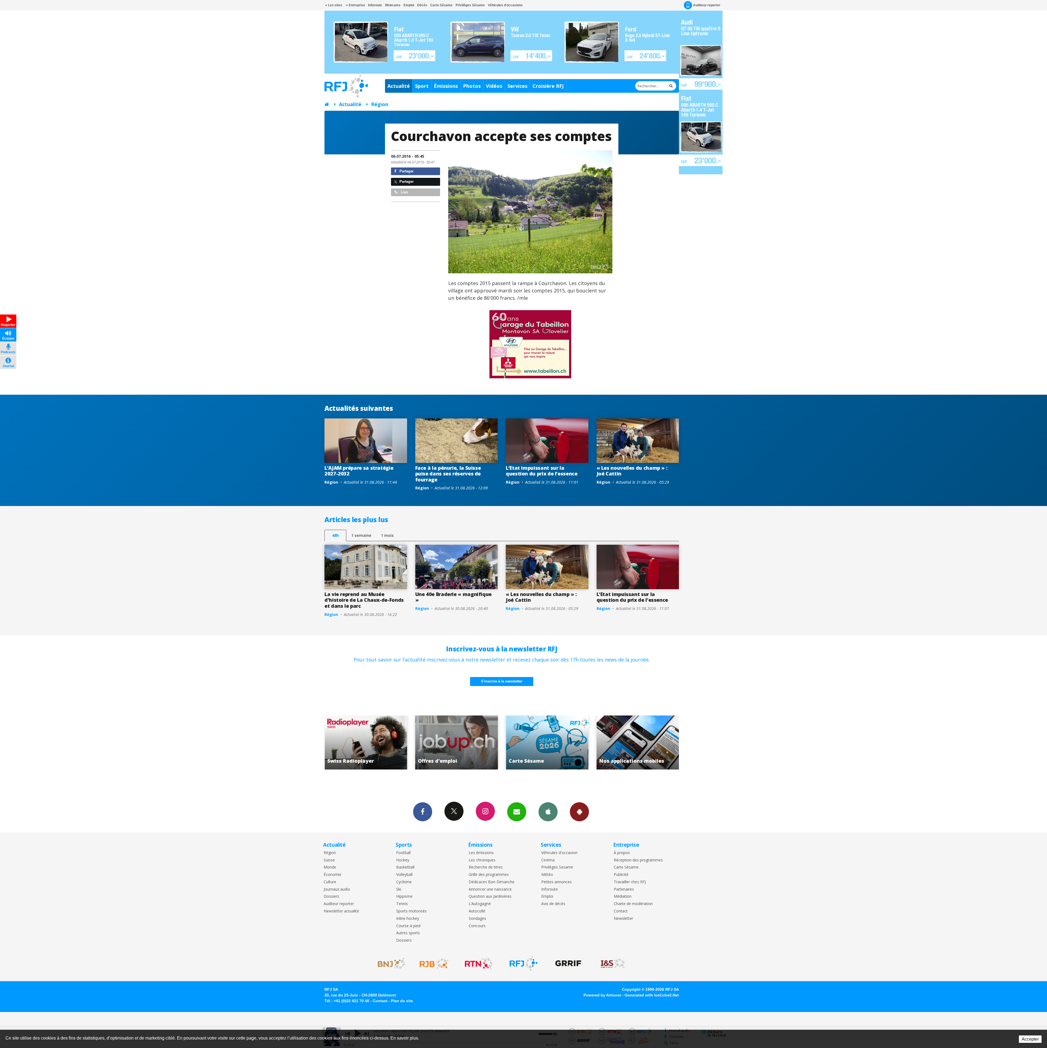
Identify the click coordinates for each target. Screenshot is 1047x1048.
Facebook (422, 811)
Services (517, 86)
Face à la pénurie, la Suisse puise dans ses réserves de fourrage (448, 474)
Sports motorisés (411, 911)
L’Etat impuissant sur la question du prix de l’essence (541, 471)
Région (379, 104)
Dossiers (331, 896)
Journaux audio (337, 889)
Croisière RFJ (548, 86)
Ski (398, 889)
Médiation (622, 896)
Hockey (402, 860)
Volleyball (404, 874)
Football (403, 853)
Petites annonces (556, 882)
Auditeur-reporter (706, 5)
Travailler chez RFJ (630, 882)
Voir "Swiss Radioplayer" (547, 742)
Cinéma (548, 860)
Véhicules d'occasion (559, 853)
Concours (477, 926)
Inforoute (375, 5)
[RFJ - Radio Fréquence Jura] (523, 963)
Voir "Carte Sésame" (366, 742)
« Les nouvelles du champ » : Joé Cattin (632, 471)
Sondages (477, 918)
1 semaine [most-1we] (361, 535)
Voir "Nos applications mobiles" (456, 742)
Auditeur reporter (339, 904)
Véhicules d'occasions (505, 5)
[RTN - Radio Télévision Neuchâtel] (478, 963)
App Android (579, 811)
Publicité (621, 874)
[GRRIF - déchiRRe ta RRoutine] (568, 963)
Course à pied (408, 926)
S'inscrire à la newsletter (501, 681)
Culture (330, 882)
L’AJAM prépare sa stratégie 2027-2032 (358, 471)
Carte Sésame (441, 5)
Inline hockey (407, 918)
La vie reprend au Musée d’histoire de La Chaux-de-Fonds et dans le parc (364, 600)
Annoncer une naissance (490, 889)
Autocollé (477, 911)
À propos (622, 853)
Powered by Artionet (602, 995)
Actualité (398, 86)
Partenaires (624, 889)
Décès (422, 5)
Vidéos (494, 86)
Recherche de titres (486, 867)
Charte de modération (633, 904)
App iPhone (548, 811)
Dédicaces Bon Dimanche (492, 882)
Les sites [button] (334, 5)
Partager (406, 171)
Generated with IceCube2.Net (652, 995)
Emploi (409, 5)
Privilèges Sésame (470, 5)
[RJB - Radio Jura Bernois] (434, 963)
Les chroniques (482, 860)
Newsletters (516, 811)
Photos (472, 86)
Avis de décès (553, 904)
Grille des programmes (489, 874)
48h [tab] (335, 535)
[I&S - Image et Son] (612, 963)
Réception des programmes (638, 860)
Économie (332, 874)
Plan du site (402, 1001)
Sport (422, 86)
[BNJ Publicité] (389, 963)
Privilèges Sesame (557, 867)
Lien (404, 192)
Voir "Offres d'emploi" (638, 742)
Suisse (329, 860)
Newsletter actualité (341, 911)
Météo (547, 874)
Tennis (402, 904)
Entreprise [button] (356, 5)
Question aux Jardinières (490, 896)
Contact (621, 911)
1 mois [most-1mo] (387, 535)
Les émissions (481, 853)
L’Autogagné (480, 904)
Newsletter (623, 918)
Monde (330, 867)
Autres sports (408, 933)
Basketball (405, 867)
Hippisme (404, 896)
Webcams (393, 5)
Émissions (446, 86)
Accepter (1030, 1039)
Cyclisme (404, 882)
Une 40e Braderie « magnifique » (453, 597)
